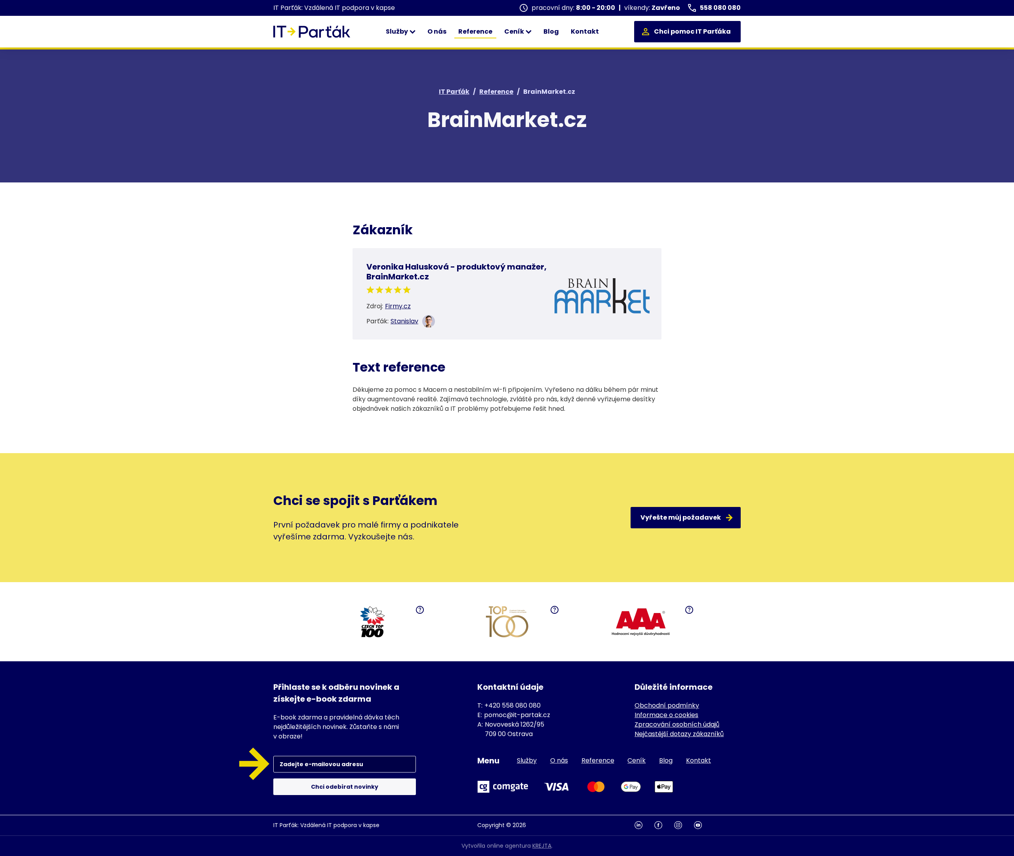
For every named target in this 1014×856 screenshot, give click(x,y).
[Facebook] (664, 825)
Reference (475, 31)
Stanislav (404, 321)
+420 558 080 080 (512, 705)
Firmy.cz (398, 306)
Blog (551, 31)
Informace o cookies (666, 714)
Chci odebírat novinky (344, 787)
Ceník (514, 31)
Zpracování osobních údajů (677, 724)
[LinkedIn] (644, 825)
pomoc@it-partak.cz (517, 714)
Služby (397, 31)
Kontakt (585, 31)
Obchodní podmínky (667, 705)
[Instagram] (684, 825)
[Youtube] (704, 825)
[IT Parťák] (311, 32)
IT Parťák (454, 91)
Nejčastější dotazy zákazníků (679, 733)
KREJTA (541, 846)
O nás (436, 31)
